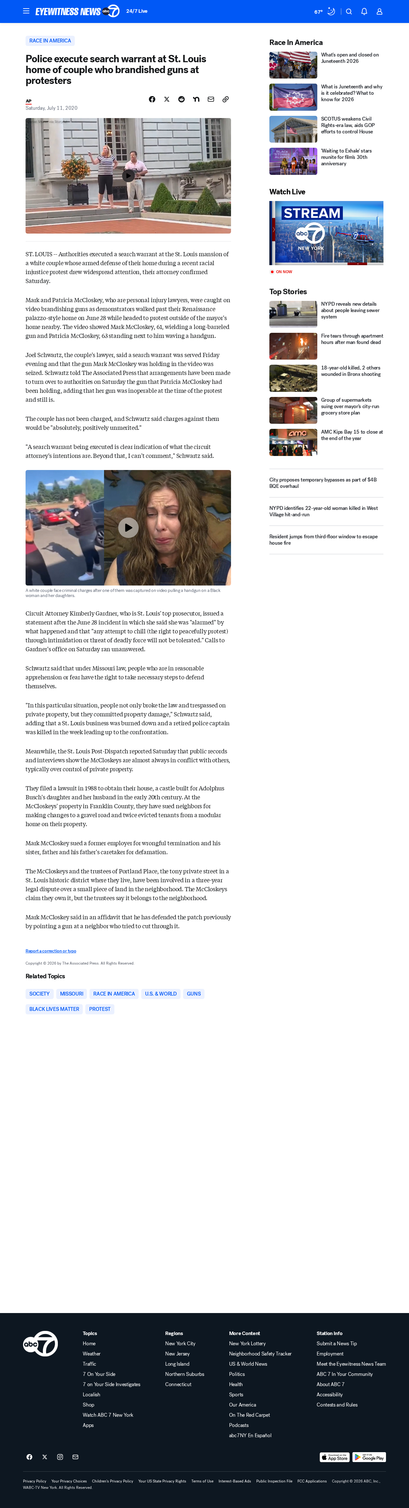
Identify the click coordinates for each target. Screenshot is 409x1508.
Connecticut (178, 1384)
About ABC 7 (330, 1384)
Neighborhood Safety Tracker (260, 1353)
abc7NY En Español (250, 1435)
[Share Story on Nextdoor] (196, 99)
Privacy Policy (34, 1481)
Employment (330, 1353)
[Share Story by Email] (210, 99)
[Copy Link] (225, 99)
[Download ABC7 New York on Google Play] (369, 1457)
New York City (180, 1343)
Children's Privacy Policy (112, 1481)
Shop (88, 1404)
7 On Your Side (99, 1374)
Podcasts (238, 1425)
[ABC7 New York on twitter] (44, 1457)
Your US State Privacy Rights (162, 1481)
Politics (236, 1374)
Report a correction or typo (51, 951)
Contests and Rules (337, 1404)
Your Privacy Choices (69, 1481)
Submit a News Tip (337, 1343)
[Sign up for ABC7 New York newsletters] (75, 1457)
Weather (92, 1353)
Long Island (177, 1364)
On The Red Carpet (249, 1415)
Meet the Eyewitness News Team (351, 1364)
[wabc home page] (40, 1343)
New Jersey (177, 1353)
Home (89, 1343)
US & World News (248, 1364)
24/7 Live (137, 11)
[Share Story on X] (166, 99)
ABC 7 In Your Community (345, 1374)
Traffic (89, 1364)
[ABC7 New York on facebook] (29, 1457)
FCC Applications (312, 1481)
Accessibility (330, 1394)
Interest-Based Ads (235, 1481)
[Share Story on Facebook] (152, 99)
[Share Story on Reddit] (181, 99)
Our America (242, 1404)
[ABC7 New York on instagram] (60, 1457)
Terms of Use (202, 1481)
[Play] (326, 233)
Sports (236, 1394)
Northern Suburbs (184, 1374)
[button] (26, 10)
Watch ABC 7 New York (108, 1415)
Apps (88, 1425)
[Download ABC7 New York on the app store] (335, 1457)
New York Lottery (247, 1343)
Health (236, 1384)
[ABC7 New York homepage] (77, 11)
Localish (91, 1394)
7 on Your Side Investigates (111, 1384)
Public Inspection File (274, 1481)
